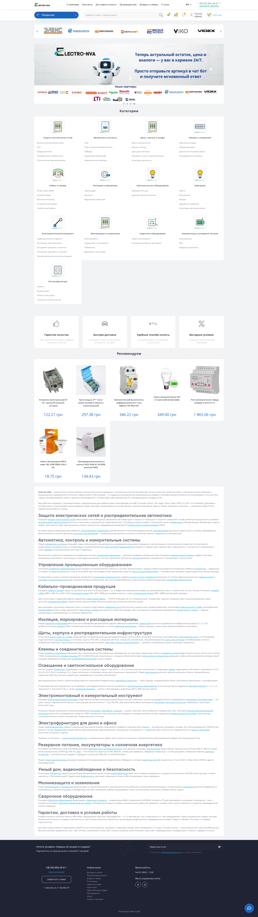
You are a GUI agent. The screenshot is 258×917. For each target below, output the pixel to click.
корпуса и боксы (62, 639)
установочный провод (143, 593)
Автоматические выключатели (50, 143)
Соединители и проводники (96, 243)
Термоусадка (90, 190)
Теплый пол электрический (49, 300)
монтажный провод (80, 593)
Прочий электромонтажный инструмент (54, 256)
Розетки (40, 286)
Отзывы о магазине (95, 899)
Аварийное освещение (189, 204)
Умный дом (55, 773)
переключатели (206, 577)
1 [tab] (124, 103)
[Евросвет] (129, 31)
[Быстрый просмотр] (63, 361)
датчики (136, 558)
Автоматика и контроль (56, 544)
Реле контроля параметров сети (98, 147)
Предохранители (44, 151)
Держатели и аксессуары (95, 252)
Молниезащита (91, 238)
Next (220, 31)
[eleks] (52, 31)
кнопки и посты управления (143, 577)
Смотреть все (105, 203)
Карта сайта (92, 887)
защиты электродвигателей (145, 571)
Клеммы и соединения (55, 653)
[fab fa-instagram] (144, 884)
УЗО (39, 147)
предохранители (161, 530)
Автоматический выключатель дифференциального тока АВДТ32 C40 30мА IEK (129, 402)
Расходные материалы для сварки (146, 243)
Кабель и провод (56, 590)
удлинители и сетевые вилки (155, 656)
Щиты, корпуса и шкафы (61, 637)
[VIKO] (180, 31)
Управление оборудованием (62, 568)
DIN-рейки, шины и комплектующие (148, 156)
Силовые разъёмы (187, 147)
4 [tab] (134, 103)
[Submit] (220, 847)
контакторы (200, 568)
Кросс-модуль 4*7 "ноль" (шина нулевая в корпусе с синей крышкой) (91, 402)
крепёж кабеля (45, 610)
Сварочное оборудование (60, 800)
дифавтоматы (177, 522)
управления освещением (108, 555)
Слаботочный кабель (46, 208)
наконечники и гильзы (187, 610)
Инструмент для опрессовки (49, 243)
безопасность (87, 776)
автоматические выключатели (52, 522)
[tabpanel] (129, 73)
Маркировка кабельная (94, 199)
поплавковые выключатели (179, 580)
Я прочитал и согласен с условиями (176, 852)
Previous (37, 31)
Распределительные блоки (191, 156)
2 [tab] (127, 103)
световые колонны (197, 686)
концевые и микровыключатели (53, 580)
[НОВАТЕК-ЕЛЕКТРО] (78, 31)
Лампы (182, 190)
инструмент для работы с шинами (106, 710)
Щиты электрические (141, 143)
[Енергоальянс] (103, 31)
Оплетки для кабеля (45, 190)
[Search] (162, 15)
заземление (188, 786)
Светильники (185, 195)
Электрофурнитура (54, 727)
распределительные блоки (84, 658)
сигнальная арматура (85, 689)
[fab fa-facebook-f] (138, 884)
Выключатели (43, 291)
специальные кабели (57, 601)
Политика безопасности (171, 852)
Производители (128, 4)
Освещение (59, 669)
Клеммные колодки (187, 143)
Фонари (182, 199)
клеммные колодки (170, 653)
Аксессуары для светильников (192, 208)
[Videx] (206, 31)
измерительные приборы (182, 555)
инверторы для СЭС (151, 760)
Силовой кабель (44, 195)
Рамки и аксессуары (45, 295)
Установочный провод (47, 204)
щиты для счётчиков (174, 639)
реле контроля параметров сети (120, 547)
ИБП (181, 243)
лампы (172, 669)
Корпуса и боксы (139, 147)
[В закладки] (71, 361)
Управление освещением (95, 156)
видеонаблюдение (119, 773)
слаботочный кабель (95, 598)
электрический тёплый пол (74, 738)
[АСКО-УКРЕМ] (154, 31)
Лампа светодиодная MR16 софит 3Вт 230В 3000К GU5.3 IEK (53, 464)
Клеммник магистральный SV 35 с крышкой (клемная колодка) (53, 402)
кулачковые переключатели (107, 577)
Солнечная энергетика (55, 760)
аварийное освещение (126, 680)
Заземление (89, 247)
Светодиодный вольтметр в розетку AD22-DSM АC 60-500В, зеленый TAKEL (91, 464)
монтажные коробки (89, 610)
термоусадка (145, 623)
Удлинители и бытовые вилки (192, 151)
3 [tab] (131, 103)
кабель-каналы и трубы (191, 607)
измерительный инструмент (183, 713)
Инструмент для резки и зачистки (51, 247)
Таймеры (88, 151)
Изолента (88, 195)
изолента (61, 626)
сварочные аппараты (97, 800)
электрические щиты (188, 637)
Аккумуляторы (185, 238)
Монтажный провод (46, 199)
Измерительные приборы (95, 160)
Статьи (165, 4)
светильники (151, 672)
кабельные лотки (113, 607)
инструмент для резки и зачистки (170, 702)
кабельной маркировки (125, 626)
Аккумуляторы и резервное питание (105, 748)
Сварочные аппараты (141, 238)
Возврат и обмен (149, 4)
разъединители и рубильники (95, 530)
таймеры (48, 549)
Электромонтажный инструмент (63, 699)
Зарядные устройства (188, 247)
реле (80, 547)
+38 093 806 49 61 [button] (56, 867)
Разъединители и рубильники (50, 156)
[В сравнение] (67, 361)
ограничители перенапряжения (143, 525)
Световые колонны (140, 190)
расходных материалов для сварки (75, 803)
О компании (73, 4)
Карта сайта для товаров (97, 890)
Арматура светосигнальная (143, 195)
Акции (89, 896)
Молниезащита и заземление (59, 786)
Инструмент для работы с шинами (52, 252)
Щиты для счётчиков (141, 151)
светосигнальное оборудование (142, 686)
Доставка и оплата (106, 4)
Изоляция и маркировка (56, 623)
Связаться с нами (56, 879)
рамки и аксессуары (200, 729)
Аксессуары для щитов (141, 160)
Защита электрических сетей (61, 519)
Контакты (87, 4)
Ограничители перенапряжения (51, 160)
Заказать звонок (209, 6)
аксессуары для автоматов (85, 533)
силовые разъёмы (68, 656)
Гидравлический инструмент (49, 238)
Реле (86, 143)
